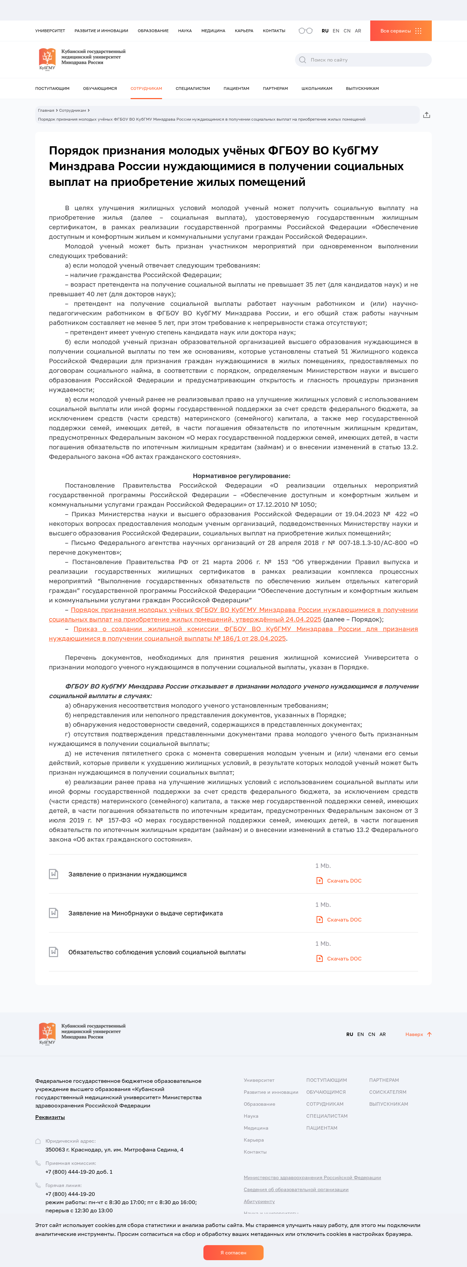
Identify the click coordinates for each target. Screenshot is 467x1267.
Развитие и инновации (101, 30)
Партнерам (275, 88)
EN (336, 30)
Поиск (302, 60)
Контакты (274, 30)
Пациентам (236, 88)
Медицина (213, 30)
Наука (185, 30)
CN (347, 30)
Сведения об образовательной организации (296, 1189)
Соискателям (387, 1092)
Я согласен (233, 1252)
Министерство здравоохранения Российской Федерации (312, 1177)
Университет (50, 30)
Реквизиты (50, 1117)
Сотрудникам (146, 88)
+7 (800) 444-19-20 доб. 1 (78, 1171)
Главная (46, 110)
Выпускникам (362, 88)
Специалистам (193, 88)
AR (358, 30)
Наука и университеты (271, 1213)
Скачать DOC (344, 880)
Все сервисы (396, 30)
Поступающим (52, 88)
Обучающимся (100, 88)
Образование (153, 30)
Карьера (244, 30)
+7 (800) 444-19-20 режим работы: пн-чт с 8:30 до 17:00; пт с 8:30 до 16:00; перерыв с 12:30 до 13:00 (121, 1202)
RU (325, 30)
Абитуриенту (259, 1201)
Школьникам (317, 88)
